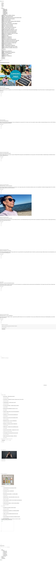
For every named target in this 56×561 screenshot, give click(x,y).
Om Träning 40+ (4, 49)
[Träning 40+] (2, 1)
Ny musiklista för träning (5, 35)
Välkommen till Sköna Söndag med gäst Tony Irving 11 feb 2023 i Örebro (11, 17)
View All (4, 14)
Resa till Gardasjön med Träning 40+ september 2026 (9, 42)
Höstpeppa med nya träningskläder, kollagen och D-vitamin (10, 33)
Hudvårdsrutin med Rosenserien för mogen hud (8, 18)
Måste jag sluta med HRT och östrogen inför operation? (9, 30)
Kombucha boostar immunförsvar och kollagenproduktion (11, 510)
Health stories (1, 87)
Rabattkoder (3, 57)
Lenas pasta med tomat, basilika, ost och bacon (8, 28)
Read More (3, 459)
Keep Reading (1, 124)
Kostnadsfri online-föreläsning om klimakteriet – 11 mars (9, 29)
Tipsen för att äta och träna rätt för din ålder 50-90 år (10, 417)
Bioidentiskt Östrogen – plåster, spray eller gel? (6, 185)
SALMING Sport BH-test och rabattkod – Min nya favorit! (9, 47)
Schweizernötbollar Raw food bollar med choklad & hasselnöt (11, 516)
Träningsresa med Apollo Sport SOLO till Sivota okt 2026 (9, 41)
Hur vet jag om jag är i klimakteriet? (7, 22)
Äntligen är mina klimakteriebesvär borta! (5, 153)
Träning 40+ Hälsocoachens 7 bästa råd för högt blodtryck (11, 411)
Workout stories (5, 13)
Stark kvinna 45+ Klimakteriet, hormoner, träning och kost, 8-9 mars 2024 (13, 399)
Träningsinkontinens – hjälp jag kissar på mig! (9, 402)
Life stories (4, 11)
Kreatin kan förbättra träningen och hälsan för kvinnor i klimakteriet (11, 21)
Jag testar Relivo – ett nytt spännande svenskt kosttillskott (9, 23)
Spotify (3, 50)
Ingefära (4, 495)
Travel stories (5, 554)
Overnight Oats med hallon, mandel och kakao (9, 507)
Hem (2, 7)
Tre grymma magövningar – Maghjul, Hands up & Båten (11, 405)
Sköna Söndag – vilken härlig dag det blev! (7, 16)
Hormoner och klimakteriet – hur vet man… (5, 250)
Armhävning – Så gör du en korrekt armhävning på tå (10, 414)
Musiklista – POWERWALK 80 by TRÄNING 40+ (8, 45)
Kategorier (3, 8)
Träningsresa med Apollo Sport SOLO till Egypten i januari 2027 (10, 40)
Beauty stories (5, 9)
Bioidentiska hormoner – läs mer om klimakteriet (6, 315)
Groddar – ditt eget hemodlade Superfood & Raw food (10, 513)
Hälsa (4, 437)
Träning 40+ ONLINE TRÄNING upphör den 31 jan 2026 (9, 46)
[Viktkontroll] (3, 519)
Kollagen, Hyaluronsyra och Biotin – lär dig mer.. (8, 15)
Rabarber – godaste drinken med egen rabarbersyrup (9, 27)
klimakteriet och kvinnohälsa (3, 184)
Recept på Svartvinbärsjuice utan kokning (7, 24)
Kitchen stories (5, 10)
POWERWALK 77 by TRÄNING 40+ (7, 36)
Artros (4, 428)
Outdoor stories (5, 12)
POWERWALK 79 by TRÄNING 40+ (7, 34)
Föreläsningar (3, 58)
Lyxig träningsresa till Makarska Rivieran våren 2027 (9, 39)
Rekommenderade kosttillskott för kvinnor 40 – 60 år (10, 408)
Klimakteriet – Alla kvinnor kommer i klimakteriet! (10, 423)
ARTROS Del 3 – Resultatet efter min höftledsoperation (10, 426)
